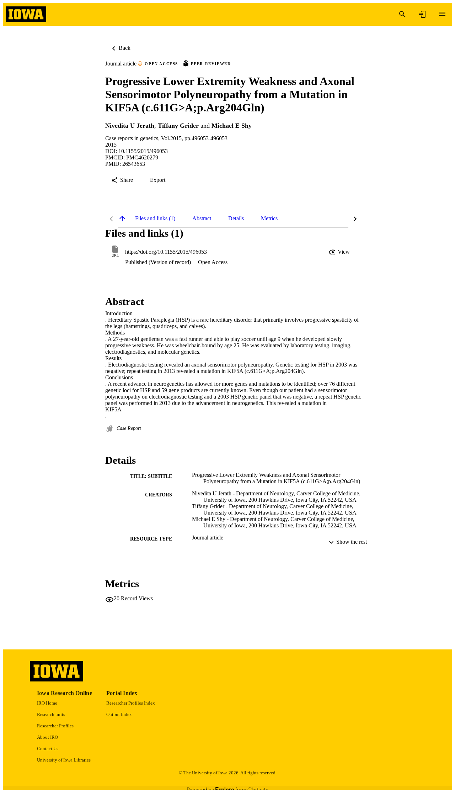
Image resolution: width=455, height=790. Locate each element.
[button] (339, 252)
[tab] (155, 218)
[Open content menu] (442, 14)
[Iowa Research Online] (26, 14)
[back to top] (122, 218)
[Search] (402, 14)
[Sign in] (422, 14)
